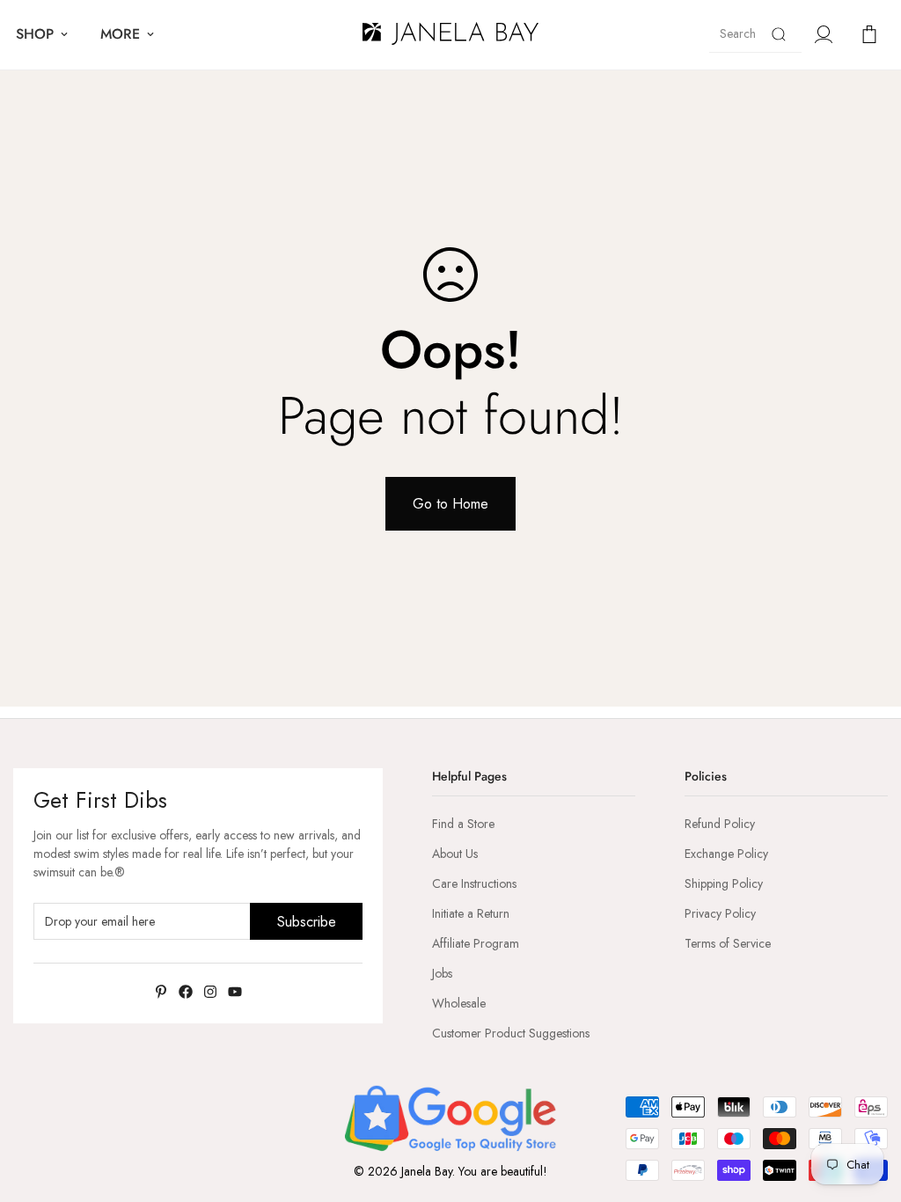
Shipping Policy (724, 883)
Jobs (442, 973)
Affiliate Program (475, 943)
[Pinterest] (161, 992)
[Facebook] (186, 992)
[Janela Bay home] (450, 34)
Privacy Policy (720, 913)
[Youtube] (235, 992)
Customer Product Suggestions (511, 1033)
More (120, 34)
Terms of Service (728, 943)
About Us (455, 853)
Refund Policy (720, 823)
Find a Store (463, 823)
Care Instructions (474, 883)
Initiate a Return (470, 913)
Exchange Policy (726, 853)
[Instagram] (210, 992)
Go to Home (450, 504)
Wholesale (459, 1003)
